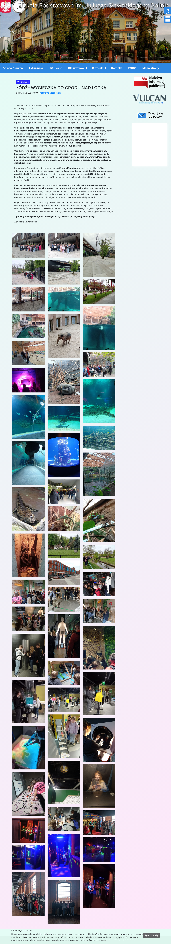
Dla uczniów (76, 68)
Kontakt (116, 68)
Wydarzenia (23, 82)
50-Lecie (56, 68)
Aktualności (36, 68)
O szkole (98, 68)
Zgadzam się (151, 935)
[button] (13, 31)
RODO (132, 68)
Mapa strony (150, 68)
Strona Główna (13, 68)
